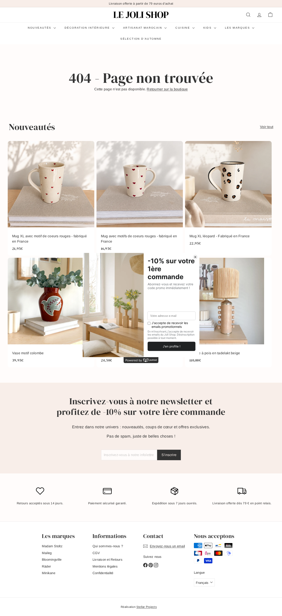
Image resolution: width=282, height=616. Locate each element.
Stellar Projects (146, 607)
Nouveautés (40, 27)
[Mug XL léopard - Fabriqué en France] (228, 198)
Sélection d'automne (141, 38)
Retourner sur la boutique (167, 89)
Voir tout (266, 127)
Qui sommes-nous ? (108, 546)
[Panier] (270, 14)
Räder (46, 566)
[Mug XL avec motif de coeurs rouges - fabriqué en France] (51, 198)
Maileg (47, 553)
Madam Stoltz (52, 546)
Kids (208, 27)
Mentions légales (105, 566)
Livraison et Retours (107, 559)
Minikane (48, 573)
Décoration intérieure (88, 27)
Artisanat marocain (143, 27)
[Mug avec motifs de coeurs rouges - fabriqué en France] (139, 198)
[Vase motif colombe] (51, 312)
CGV (96, 553)
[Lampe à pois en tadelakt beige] (228, 312)
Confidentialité (103, 573)
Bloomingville (51, 559)
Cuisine (183, 27)
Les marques (238, 27)
